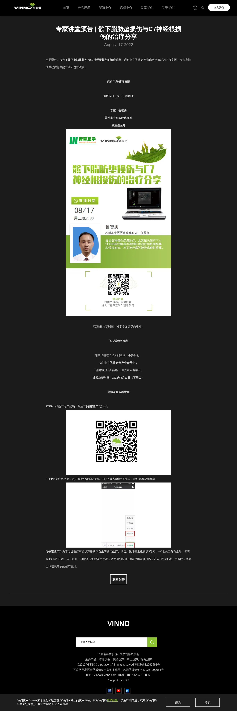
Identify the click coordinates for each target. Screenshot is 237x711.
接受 (178, 702)
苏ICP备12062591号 (147, 664)
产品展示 (84, 8)
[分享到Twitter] (118, 691)
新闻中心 (105, 8)
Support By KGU (118, 680)
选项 (207, 702)
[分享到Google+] (127, 691)
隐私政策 (112, 700)
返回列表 (118, 579)
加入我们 (219, 7)
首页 (66, 8)
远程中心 (126, 8)
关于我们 (168, 8)
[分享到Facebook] (110, 691)
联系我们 (147, 8)
